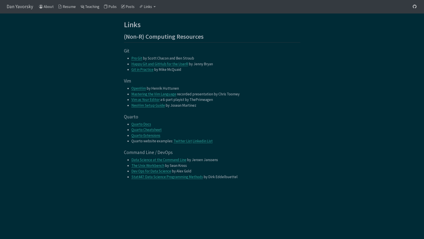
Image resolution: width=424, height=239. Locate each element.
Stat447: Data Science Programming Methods (167, 176)
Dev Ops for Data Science (151, 171)
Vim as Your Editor (145, 99)
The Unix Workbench (147, 165)
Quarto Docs (141, 124)
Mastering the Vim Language (153, 94)
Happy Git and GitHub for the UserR (159, 64)
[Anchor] (208, 36)
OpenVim (138, 88)
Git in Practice (142, 69)
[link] (147, 7)
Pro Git (136, 58)
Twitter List (183, 141)
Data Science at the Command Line (158, 159)
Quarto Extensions (145, 135)
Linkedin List (203, 141)
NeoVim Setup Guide (148, 105)
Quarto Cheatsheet (146, 129)
